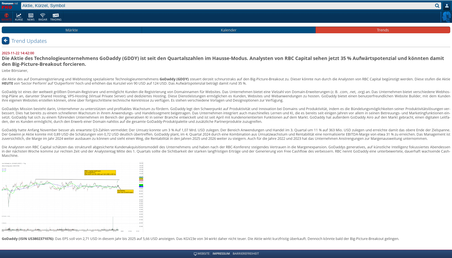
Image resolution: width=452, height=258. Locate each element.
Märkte (6, 19)
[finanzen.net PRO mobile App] (10, 5)
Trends (383, 30)
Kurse (19, 19)
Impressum (221, 253)
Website (204, 253)
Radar (42, 19)
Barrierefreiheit (246, 253)
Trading (55, 19)
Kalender (229, 30)
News (30, 19)
